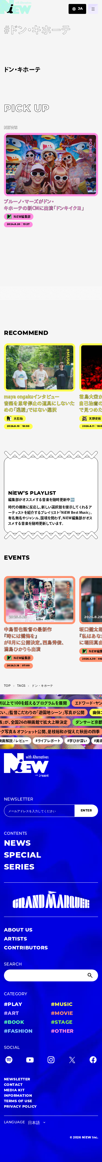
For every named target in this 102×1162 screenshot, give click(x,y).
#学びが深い (74, 740)
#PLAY (13, 1004)
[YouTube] (30, 1061)
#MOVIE (62, 1013)
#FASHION (18, 1031)
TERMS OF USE (18, 1101)
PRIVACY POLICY (20, 1107)
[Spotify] (9, 1061)
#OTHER (62, 1031)
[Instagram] (51, 1061)
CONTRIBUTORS (26, 948)
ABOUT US (18, 930)
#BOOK (14, 1022)
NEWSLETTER (18, 800)
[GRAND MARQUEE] (51, 899)
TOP (7, 685)
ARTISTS (15, 939)
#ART (11, 1013)
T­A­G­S (21, 685)
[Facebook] (93, 1061)
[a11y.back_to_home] (15, 8)
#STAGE (62, 1022)
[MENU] (93, 9)
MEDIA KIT (14, 1090)
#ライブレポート (44, 740)
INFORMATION (18, 1096)
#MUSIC (62, 1004)
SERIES (19, 868)
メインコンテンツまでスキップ (32, 6)
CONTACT (13, 1085)
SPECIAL (22, 856)
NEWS (17, 844)
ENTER (86, 810)
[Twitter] (72, 1061)
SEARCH (13, 965)
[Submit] (90, 975)
